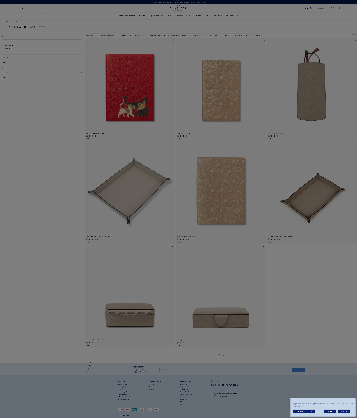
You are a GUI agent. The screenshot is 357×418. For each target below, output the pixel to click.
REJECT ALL (330, 411)
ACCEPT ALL (344, 411)
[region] (323, 407)
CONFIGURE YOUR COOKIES (304, 411)
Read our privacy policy (299, 406)
